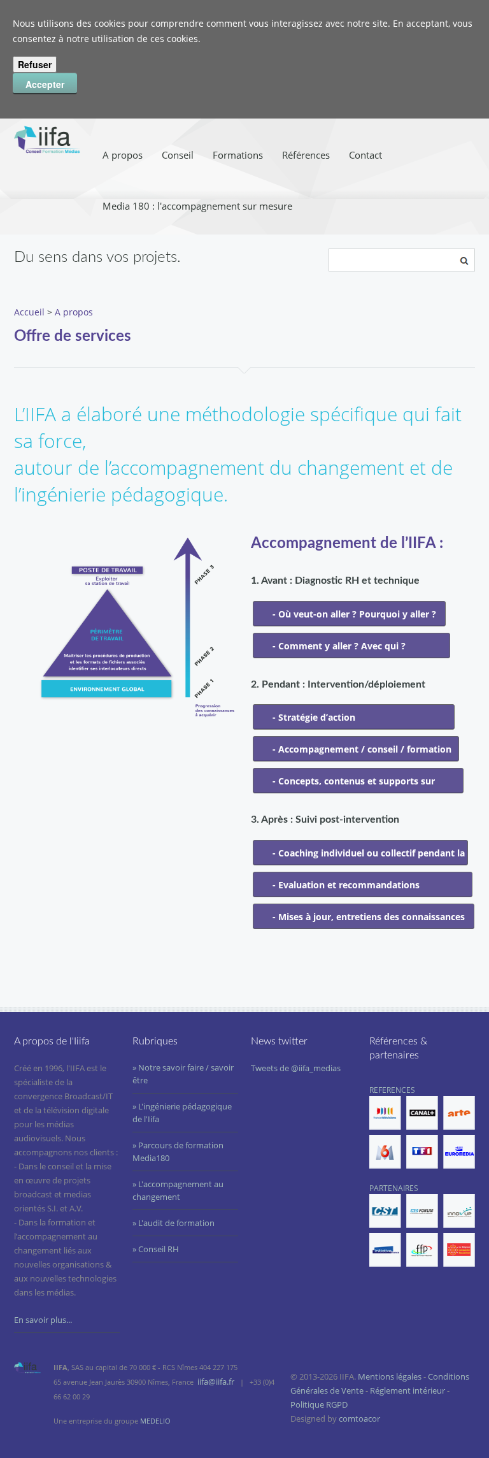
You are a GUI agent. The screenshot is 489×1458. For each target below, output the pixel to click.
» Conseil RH (155, 1249)
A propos (123, 154)
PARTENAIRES (393, 1188)
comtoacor (359, 1418)
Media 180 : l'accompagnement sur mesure (197, 205)
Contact (365, 154)
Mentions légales (390, 1376)
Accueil (29, 312)
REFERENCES (392, 1090)
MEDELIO (155, 1421)
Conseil (178, 154)
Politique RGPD (319, 1404)
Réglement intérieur (407, 1390)
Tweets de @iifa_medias (296, 1068)
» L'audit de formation (173, 1223)
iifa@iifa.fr (215, 1381)
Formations (238, 154)
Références (306, 154)
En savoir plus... (43, 1319)
